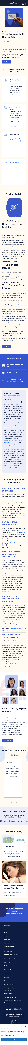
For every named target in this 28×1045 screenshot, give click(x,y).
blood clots (17, 329)
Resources (7, 939)
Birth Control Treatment (11, 954)
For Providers (8, 969)
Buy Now (6, 61)
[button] (26, 1026)
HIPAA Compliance (9, 984)
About (6, 929)
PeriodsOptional (9, 943)
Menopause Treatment (11, 958)
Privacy (11, 1042)
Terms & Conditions (10, 997)
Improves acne (14, 162)
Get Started (7, 740)
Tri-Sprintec (19, 459)
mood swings (17, 311)
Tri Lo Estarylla (20, 49)
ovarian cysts (14, 136)
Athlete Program (9, 946)
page (14, 126)
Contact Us (7, 973)
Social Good (8, 993)
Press (5, 932)
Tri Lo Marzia (9, 51)
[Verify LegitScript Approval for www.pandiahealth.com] (14, 1022)
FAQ (5, 966)
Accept (14, 1039)
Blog (5, 936)
